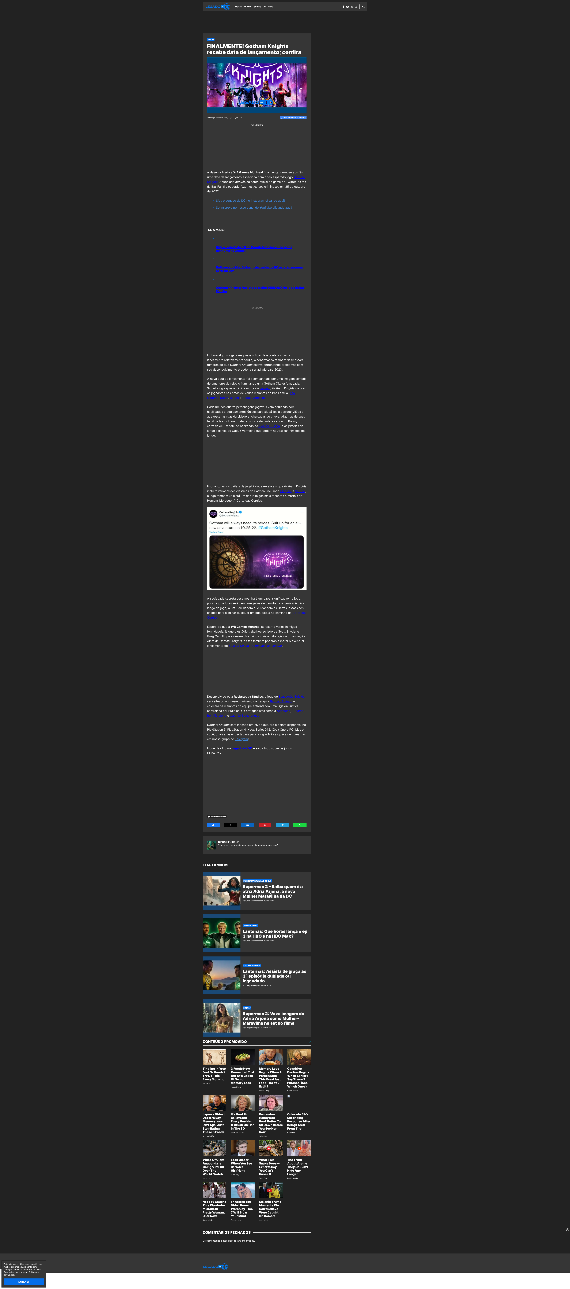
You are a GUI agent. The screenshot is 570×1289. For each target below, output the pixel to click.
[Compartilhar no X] (230, 825)
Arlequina (283, 711)
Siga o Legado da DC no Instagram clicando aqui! (250, 200)
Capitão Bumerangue (244, 715)
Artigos (268, 6)
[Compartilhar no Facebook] (213, 825)
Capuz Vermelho (254, 398)
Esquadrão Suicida (292, 696)
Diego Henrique (228, 842)
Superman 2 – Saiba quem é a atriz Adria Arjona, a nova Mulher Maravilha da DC (273, 891)
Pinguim (286, 491)
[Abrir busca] (363, 6)
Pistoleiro (219, 715)
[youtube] (347, 7)
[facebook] (343, 6)
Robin (224, 398)
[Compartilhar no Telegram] (282, 825)
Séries (257, 6)
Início (211, 39)
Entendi (23, 1281)
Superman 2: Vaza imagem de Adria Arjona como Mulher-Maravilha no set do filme (273, 1018)
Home (238, 6)
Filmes (248, 6)
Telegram (241, 739)
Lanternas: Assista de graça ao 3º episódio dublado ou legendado (275, 976)
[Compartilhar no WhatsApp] (300, 825)
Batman (265, 388)
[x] (356, 7)
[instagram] (352, 7)
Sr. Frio (300, 491)
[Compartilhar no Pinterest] (265, 825)
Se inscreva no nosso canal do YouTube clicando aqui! (254, 207)
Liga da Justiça (269, 426)
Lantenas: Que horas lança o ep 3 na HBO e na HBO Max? (275, 934)
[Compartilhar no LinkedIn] (247, 825)
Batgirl (234, 398)
